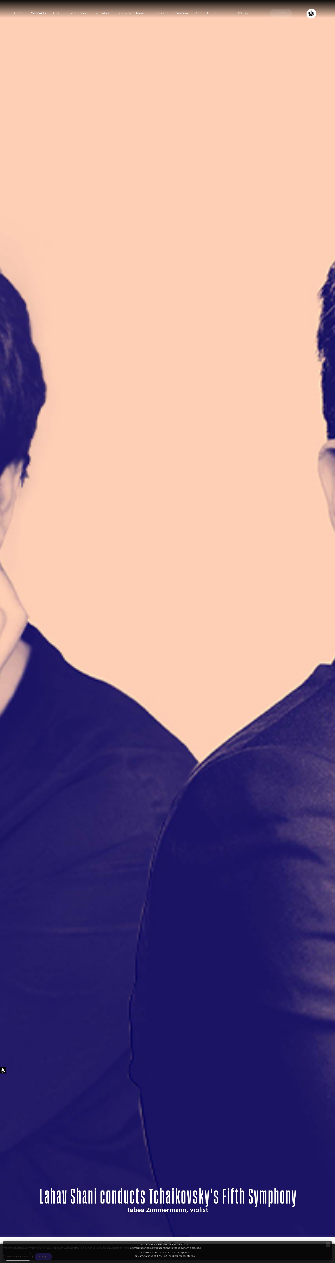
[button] (222, 13)
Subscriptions (76, 13)
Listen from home (131, 13)
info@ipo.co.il (184, 1252)
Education (102, 13)
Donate (280, 13)
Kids (55, 13)
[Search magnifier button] (216, 13)
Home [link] (19, 13)
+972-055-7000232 (167, 1255)
